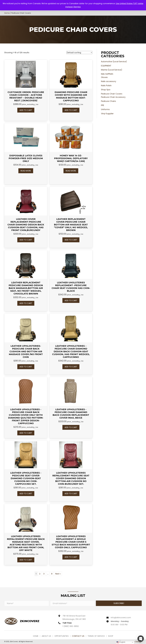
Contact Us (78, 636)
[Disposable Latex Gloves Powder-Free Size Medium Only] (26, 137)
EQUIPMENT (106, 65)
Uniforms (105, 109)
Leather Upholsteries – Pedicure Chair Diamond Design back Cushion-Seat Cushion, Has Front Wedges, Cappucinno (71, 351)
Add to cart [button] (25, 110)
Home (7, 13)
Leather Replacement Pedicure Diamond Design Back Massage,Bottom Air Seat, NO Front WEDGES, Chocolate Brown (26, 288)
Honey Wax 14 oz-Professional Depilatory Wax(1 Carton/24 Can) (71, 158)
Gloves (104, 77)
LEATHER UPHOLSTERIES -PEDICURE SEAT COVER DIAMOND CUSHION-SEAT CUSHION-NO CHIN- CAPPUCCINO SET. (25, 478)
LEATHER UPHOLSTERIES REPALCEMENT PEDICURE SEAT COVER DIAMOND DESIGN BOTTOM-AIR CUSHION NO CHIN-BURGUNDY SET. (70, 478)
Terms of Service (96, 636)
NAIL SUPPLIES (107, 74)
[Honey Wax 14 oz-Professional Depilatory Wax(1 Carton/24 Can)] (71, 137)
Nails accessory (108, 81)
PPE (102, 105)
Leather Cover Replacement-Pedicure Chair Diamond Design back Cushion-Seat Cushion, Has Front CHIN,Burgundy (25, 224)
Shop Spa (105, 89)
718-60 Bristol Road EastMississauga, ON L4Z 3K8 (74, 617)
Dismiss (77, 6)
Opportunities (61, 636)
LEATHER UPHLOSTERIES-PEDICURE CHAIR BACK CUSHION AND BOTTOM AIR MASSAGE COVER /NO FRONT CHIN (26, 351)
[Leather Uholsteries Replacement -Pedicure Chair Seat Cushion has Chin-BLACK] (71, 264)
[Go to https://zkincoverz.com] (21, 621)
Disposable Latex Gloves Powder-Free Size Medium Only (26, 158)
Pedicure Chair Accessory (113, 97)
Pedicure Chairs (108, 101)
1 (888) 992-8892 (71, 626)
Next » (58, 573)
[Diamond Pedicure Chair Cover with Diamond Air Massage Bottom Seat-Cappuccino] (70, 74)
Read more (26, 170)
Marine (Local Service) (111, 69)
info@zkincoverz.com (121, 617)
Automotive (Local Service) (114, 61)
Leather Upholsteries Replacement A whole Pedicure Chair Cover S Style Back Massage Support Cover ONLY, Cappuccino (71, 542)
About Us (46, 636)
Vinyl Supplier (107, 113)
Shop (110, 636)
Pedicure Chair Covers (111, 93)
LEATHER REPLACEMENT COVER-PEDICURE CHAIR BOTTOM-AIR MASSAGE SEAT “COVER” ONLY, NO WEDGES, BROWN (71, 224)
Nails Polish (106, 85)
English (122, 642)
